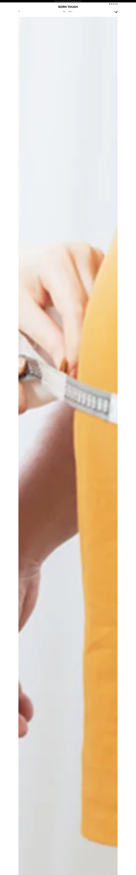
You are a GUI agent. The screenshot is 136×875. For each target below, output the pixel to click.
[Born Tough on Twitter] (111, 4)
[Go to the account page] (113, 11)
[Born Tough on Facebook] (109, 4)
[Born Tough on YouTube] (117, 4)
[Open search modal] (19, 11)
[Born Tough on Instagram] (115, 4)
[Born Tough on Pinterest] (113, 4)
